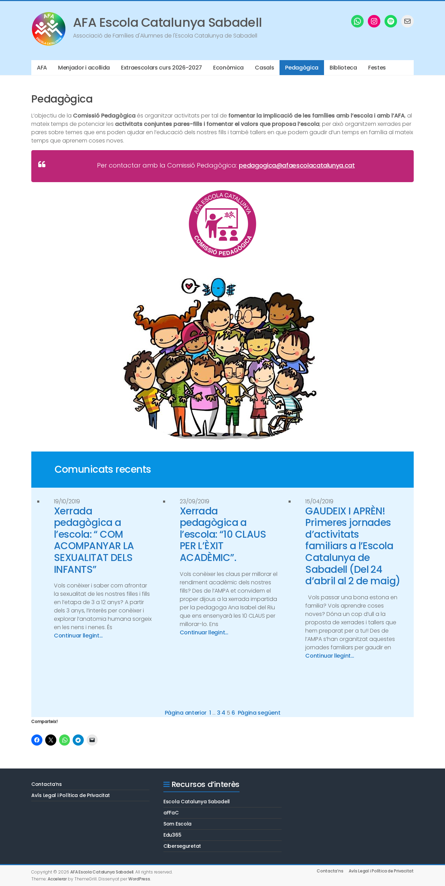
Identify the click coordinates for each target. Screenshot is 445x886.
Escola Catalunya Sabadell (196, 801)
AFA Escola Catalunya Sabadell (167, 22)
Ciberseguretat (182, 846)
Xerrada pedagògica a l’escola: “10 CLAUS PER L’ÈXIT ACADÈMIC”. (223, 534)
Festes (377, 68)
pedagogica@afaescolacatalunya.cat (297, 165)
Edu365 (172, 834)
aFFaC (171, 812)
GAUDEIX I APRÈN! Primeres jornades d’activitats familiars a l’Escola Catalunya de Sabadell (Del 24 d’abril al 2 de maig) (352, 546)
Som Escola (177, 823)
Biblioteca (343, 68)
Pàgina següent (259, 712)
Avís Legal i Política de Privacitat (70, 795)
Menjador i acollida (84, 68)
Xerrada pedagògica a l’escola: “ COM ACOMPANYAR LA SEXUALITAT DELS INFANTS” (94, 540)
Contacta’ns (46, 784)
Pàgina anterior (186, 712)
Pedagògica (301, 68)
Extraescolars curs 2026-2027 (161, 68)
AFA (42, 68)
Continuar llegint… (78, 635)
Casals (264, 68)
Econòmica (228, 68)
